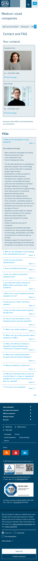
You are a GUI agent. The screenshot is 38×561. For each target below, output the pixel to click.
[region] (19, 529)
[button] (9, 541)
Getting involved (8, 416)
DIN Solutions (21, 427)
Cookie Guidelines (10, 437)
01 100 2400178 (19, 479)
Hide (31, 143)
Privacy (17, 434)
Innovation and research (11, 410)
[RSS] (6, 452)
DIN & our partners (9, 413)
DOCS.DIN (9, 430)
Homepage (7, 434)
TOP (35, 395)
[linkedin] (24, 452)
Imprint (6, 440)
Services (6, 420)
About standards (8, 407)
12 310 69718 (17, 502)
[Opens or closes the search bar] (29, 4)
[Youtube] (15, 452)
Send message (11, 77)
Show (31, 255)
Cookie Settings (24, 437)
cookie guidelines (11, 526)
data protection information (22, 524)
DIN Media (9, 427)
